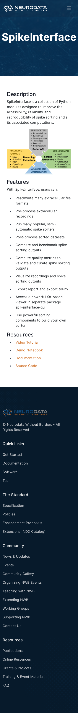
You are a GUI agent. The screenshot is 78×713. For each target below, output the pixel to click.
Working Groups (16, 608)
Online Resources (17, 659)
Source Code (26, 366)
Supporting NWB (16, 617)
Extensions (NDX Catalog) (24, 531)
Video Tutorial (27, 342)
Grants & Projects (17, 668)
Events (8, 565)
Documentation (28, 358)
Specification (13, 505)
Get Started (12, 454)
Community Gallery (18, 574)
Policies (9, 514)
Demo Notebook (29, 350)
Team (7, 480)
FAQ (6, 685)
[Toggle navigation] (69, 8)
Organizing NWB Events (22, 582)
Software (10, 472)
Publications (13, 650)
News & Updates (16, 556)
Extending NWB (15, 600)
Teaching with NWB (18, 591)
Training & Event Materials (24, 676)
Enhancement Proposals (22, 523)
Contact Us (12, 626)
